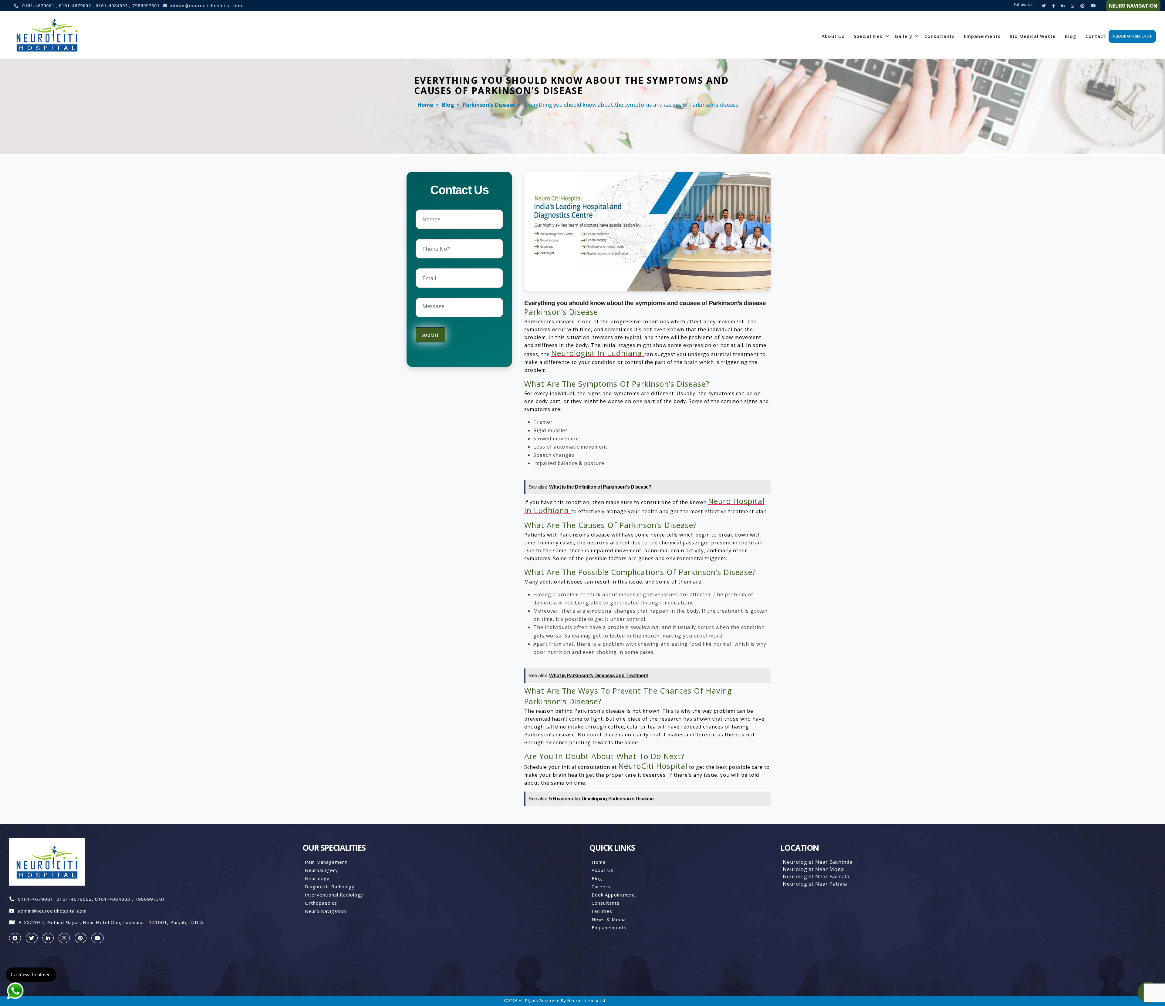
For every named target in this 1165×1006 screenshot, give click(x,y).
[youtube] (97, 938)
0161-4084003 (112, 5)
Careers (601, 886)
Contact (1096, 36)
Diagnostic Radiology (330, 886)
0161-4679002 (76, 5)
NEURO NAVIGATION (1133, 5)
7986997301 (146, 5)
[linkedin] (48, 938)
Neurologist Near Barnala (816, 876)
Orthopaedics (321, 903)
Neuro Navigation (325, 911)
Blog (1070, 36)
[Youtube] (1093, 5)
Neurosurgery (321, 870)
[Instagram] (1072, 5)
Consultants (939, 36)
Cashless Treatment (31, 974)
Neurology (317, 878)
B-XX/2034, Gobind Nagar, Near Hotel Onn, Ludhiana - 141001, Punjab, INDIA (111, 922)
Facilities (602, 911)
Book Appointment (613, 895)
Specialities (868, 36)
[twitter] (32, 938)
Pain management (326, 862)
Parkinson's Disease (488, 104)
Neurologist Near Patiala (815, 883)
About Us (833, 36)
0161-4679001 (39, 5)
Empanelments (982, 36)
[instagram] (64, 938)
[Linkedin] (1063, 5)
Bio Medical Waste (1033, 36)
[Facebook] (1053, 5)
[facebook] (15, 938)
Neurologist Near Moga (813, 869)
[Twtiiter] (1043, 5)
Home (425, 104)
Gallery (903, 36)
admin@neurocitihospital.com (206, 5)
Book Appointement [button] (1134, 36)
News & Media (609, 919)
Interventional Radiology (334, 895)
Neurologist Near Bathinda (818, 862)
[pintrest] (80, 938)
